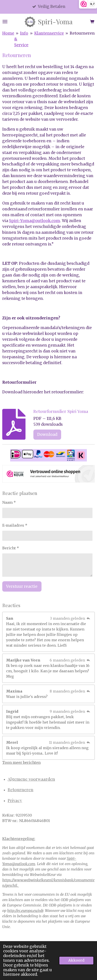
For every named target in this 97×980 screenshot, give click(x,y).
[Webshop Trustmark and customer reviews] (48, 474)
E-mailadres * (14, 525)
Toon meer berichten (21, 762)
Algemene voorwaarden (31, 779)
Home (8, 33)
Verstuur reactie (21, 586)
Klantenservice (49, 33)
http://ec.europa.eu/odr (25, 910)
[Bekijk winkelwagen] (92, 21)
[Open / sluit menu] (5, 21)
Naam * (9, 502)
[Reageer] (88, 618)
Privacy (15, 800)
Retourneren (82, 33)
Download (47, 434)
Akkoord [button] (76, 960)
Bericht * (10, 548)
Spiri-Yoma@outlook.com (34, 220)
